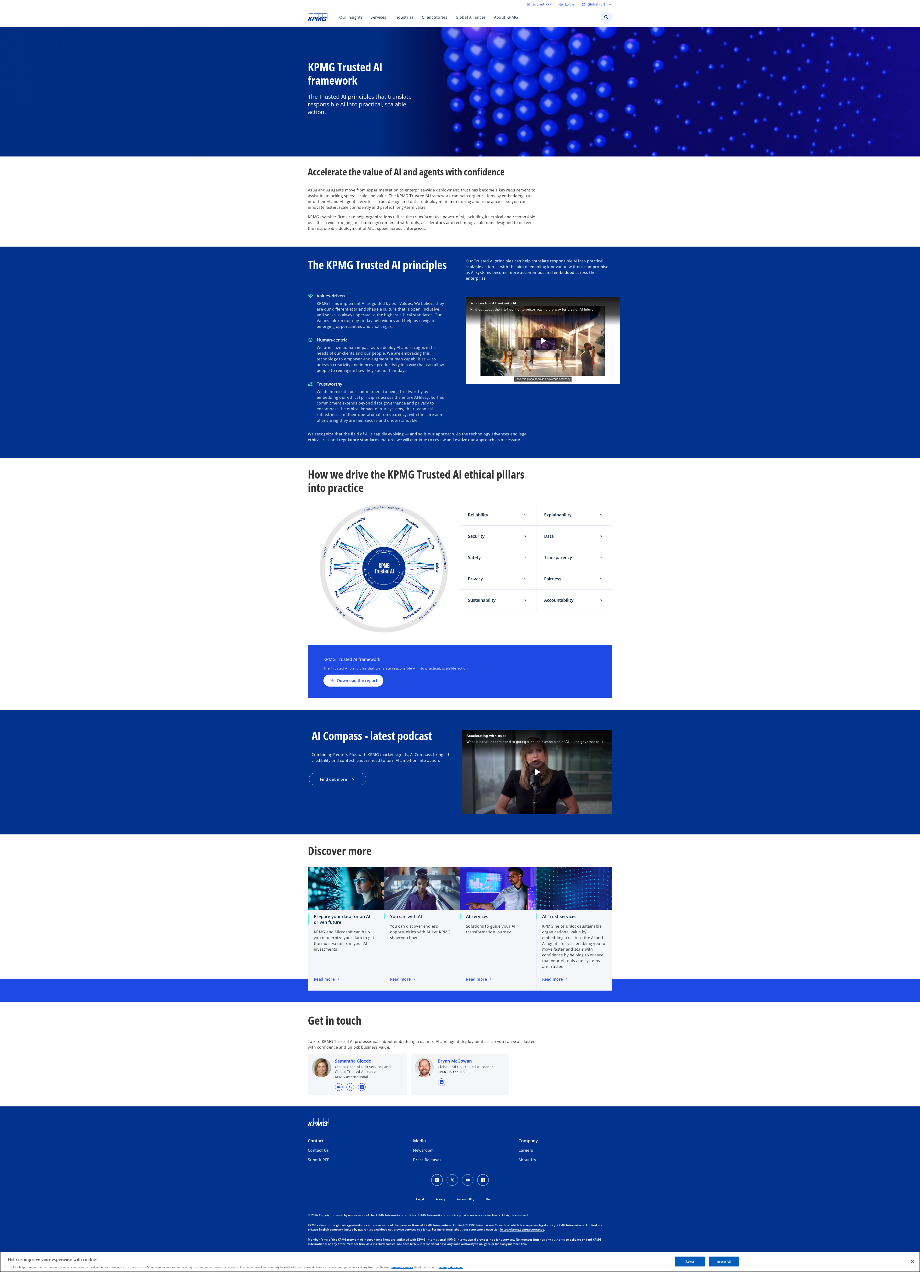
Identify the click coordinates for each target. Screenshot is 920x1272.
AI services (477, 916)
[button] (339, 1087)
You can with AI (406, 916)
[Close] (912, 1261)
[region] (460, 1262)
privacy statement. (450, 1267)
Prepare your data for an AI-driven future (343, 919)
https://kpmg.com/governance (522, 1229)
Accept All (724, 1261)
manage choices (402, 1267)
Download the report (357, 681)
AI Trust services (559, 916)
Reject (689, 1261)
